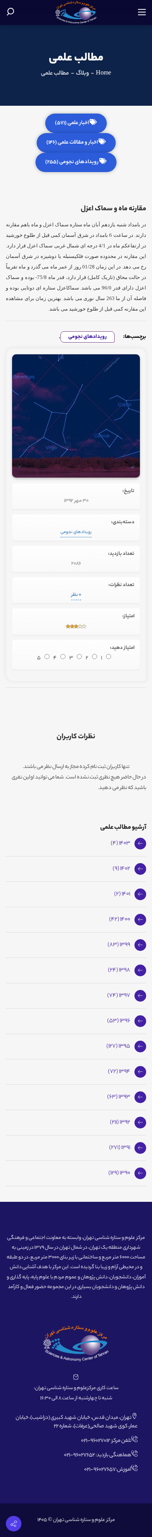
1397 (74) (118, 995)
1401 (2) (122, 894)
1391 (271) (119, 1148)
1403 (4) (120, 843)
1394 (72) (119, 1072)
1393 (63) (118, 1097)
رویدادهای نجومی (87, 336)
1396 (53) (118, 1021)
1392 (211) (120, 1122)
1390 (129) (119, 1173)
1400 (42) (119, 919)
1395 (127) (118, 1046)
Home (103, 73)
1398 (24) (119, 970)
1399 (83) (119, 945)
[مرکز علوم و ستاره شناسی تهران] (76, 12)
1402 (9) (121, 869)
